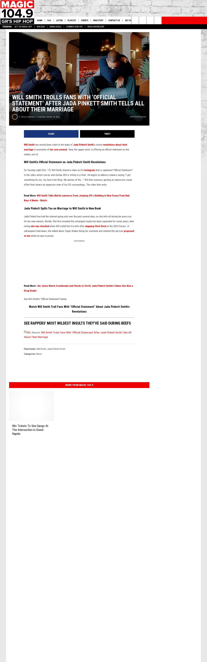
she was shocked (40, 226)
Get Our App (131, 20)
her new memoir (58, 149)
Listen (59, 20)
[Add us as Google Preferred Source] (142, 20)
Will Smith (29, 144)
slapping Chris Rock (95, 226)
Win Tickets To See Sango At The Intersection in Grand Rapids (30, 430)
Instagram (89, 170)
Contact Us (114, 20)
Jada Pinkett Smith (83, 144)
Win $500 (41, 26)
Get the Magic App (23, 26)
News (39, 354)
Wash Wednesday (95, 26)
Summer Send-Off (74, 26)
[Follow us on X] (158, 20)
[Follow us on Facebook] (150, 20)
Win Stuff (98, 20)
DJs (49, 20)
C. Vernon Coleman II (27, 117)
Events (84, 20)
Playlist (72, 20)
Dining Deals (56, 26)
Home (39, 20)
